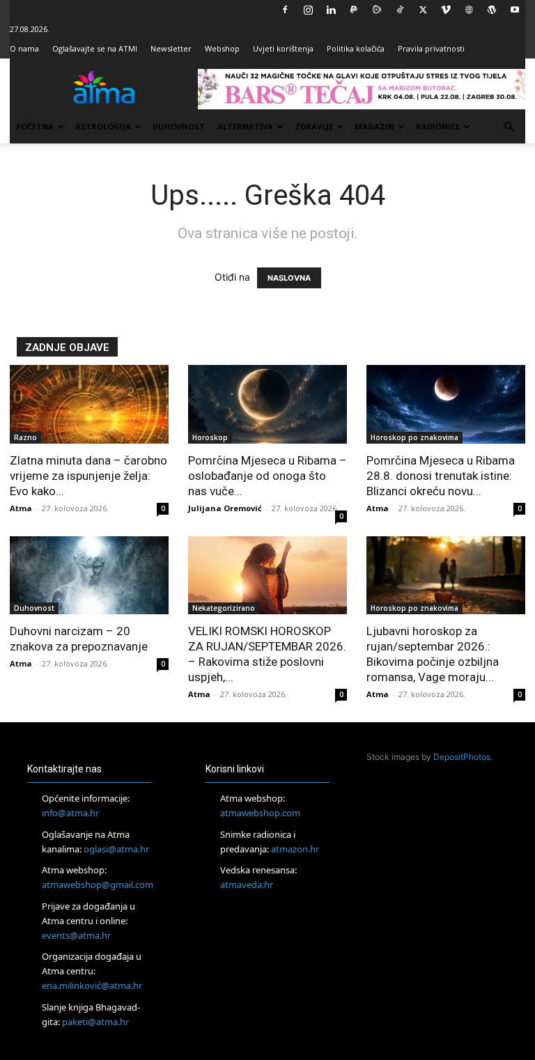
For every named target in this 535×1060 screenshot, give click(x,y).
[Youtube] (514, 10)
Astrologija (103, 126)
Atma (21, 508)
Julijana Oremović (225, 508)
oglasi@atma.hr (116, 849)
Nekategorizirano (223, 608)
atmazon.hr (295, 849)
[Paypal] (353, 10)
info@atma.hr (70, 812)
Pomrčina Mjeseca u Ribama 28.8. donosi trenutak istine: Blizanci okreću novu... (440, 475)
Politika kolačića (356, 48)
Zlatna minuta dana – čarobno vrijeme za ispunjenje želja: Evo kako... (88, 475)
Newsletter (171, 48)
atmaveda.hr (246, 884)
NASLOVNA (289, 278)
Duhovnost (179, 126)
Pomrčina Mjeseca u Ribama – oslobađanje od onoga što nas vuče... (267, 475)
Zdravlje (314, 126)
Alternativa (245, 126)
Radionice (438, 126)
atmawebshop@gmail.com (97, 884)
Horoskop (210, 437)
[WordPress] (491, 10)
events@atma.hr (76, 935)
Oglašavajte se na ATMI (94, 48)
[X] (422, 10)
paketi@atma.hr (95, 1021)
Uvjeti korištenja (283, 48)
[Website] (468, 10)
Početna (35, 126)
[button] (508, 127)
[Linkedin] (330, 10)
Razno (25, 437)
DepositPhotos (461, 756)
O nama (24, 48)
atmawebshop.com (260, 812)
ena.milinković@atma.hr (92, 985)
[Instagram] (307, 10)
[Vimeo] (445, 10)
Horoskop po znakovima (414, 437)
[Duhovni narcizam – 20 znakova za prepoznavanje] (89, 575)
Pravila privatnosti (431, 48)
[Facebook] (284, 10)
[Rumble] (376, 10)
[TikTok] (399, 10)
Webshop (222, 48)
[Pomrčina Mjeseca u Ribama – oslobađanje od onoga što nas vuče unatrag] (267, 404)
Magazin (374, 126)
